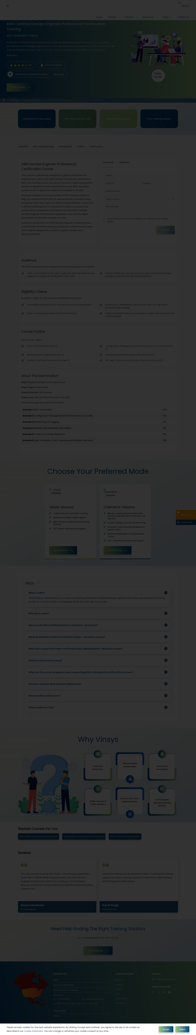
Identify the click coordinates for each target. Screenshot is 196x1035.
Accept (166, 1029)
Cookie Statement (33, 1031)
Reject (182, 1029)
